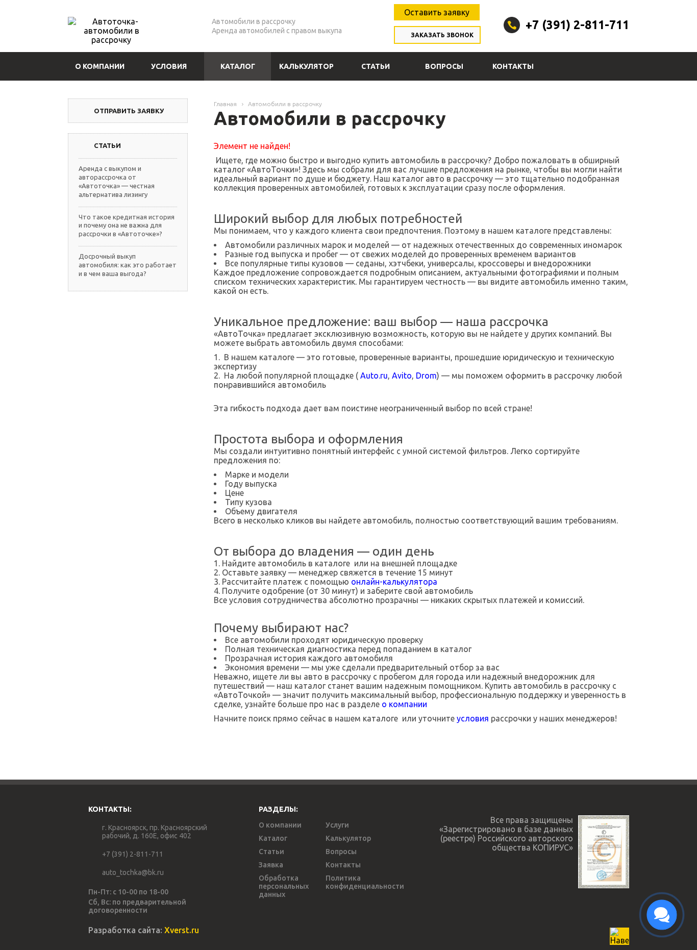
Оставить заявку (436, 12)
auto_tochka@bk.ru (133, 872)
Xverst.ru (181, 930)
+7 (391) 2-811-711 (577, 24)
